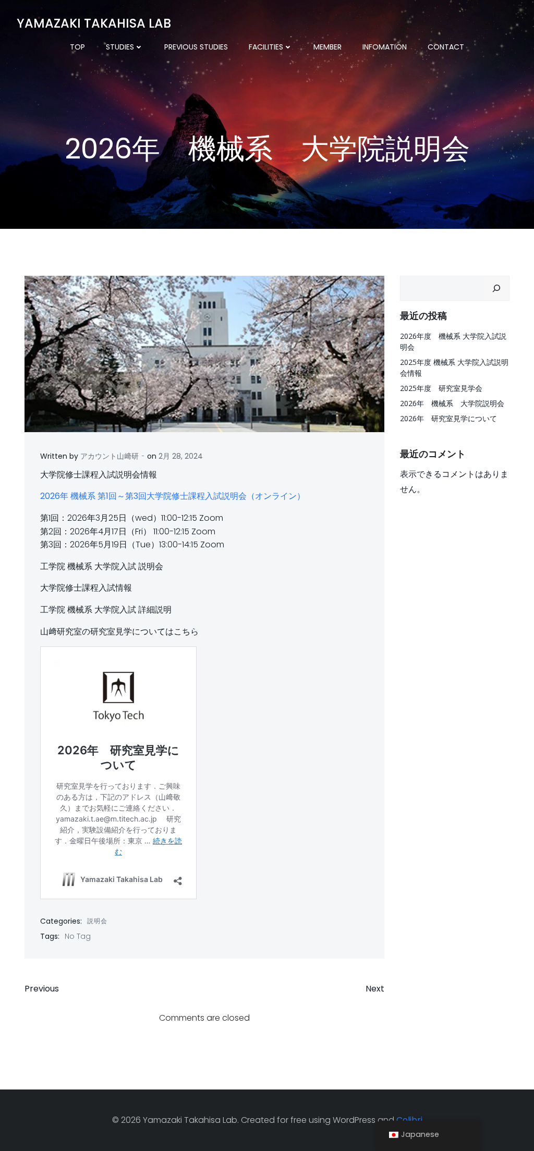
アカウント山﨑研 (109, 456)
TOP (77, 47)
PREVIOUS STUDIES (196, 47)
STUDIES (120, 47)
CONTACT (446, 47)
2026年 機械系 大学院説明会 (452, 403)
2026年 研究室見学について (448, 418)
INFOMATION (384, 47)
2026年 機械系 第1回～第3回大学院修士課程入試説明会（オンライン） (172, 496)
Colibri (409, 1120)
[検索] (496, 288)
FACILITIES (266, 47)
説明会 (97, 920)
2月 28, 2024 (181, 456)
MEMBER (327, 47)
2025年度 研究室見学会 (441, 388)
